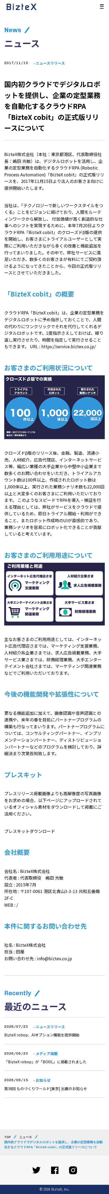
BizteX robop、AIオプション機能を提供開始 (41, 1034)
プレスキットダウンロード (29, 831)
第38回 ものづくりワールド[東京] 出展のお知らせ (45, 1088)
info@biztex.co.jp (54, 958)
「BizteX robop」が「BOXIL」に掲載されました (45, 1061)
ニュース (25, 1137)
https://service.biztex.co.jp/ (68, 346)
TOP (7, 1137)
